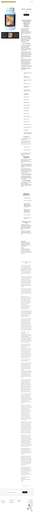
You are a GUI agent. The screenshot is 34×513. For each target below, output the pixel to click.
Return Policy (3, 502)
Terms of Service (11, 500)
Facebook (19, 500)
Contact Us (11, 501)
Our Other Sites (11, 502)
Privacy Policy (3, 501)
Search (2, 500)
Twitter (19, 501)
